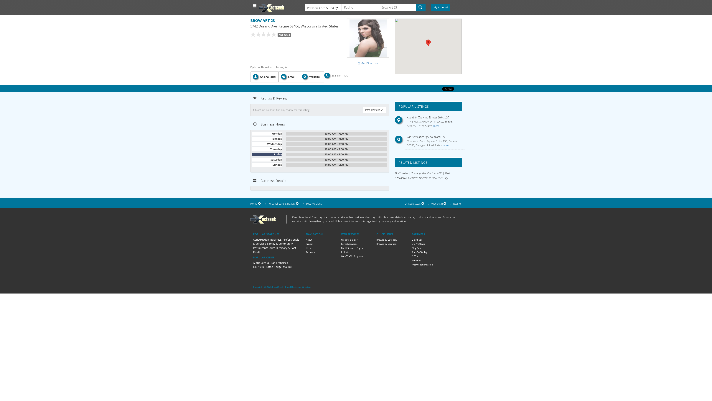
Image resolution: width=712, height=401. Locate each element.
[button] (255, 6)
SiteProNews (418, 243)
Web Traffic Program (352, 256)
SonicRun (416, 260)
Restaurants (260, 248)
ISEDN (415, 256)
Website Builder (349, 239)
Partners (310, 252)
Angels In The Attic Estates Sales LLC (428, 117)
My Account (441, 7)
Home (253, 203)
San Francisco (279, 263)
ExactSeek (417, 239)
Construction (261, 239)
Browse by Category (386, 239)
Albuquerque (261, 263)
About (309, 239)
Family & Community (280, 243)
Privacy (309, 243)
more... (437, 126)
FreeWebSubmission (422, 264)
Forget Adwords (349, 243)
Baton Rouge (274, 267)
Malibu (287, 267)
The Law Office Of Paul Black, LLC (426, 137)
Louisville (259, 267)
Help (308, 248)
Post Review (372, 110)
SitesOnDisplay (419, 252)
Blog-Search (418, 248)
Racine (457, 203)
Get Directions (369, 63)
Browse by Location (386, 243)
